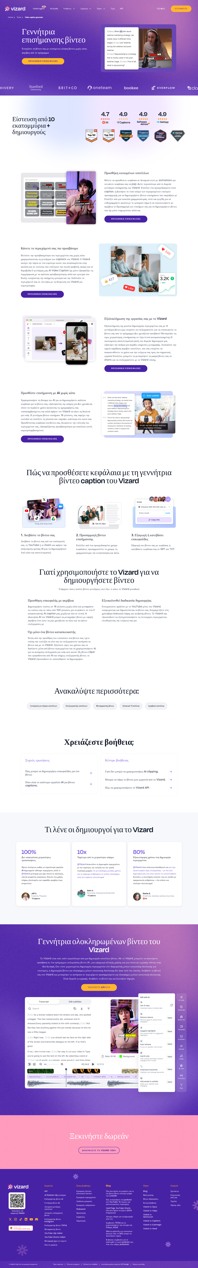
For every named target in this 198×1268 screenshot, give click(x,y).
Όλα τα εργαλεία (50, 1245)
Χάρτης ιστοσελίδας (139, 1264)
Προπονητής (81, 1213)
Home (10, 17)
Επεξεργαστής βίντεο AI (53, 1199)
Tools (19, 17)
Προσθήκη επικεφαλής (43, 61)
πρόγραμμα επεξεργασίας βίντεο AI (72, 962)
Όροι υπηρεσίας (58, 1264)
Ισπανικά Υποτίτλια (131, 706)
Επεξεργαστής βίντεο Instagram (52, 1220)
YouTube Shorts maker (54, 1237)
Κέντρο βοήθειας (149, 1203)
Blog (145, 1191)
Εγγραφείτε (181, 9)
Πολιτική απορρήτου (73, 1264)
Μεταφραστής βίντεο (105, 706)
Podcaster (81, 1209)
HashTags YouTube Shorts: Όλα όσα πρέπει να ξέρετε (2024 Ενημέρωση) (119, 1210)
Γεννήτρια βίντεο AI (52, 1203)
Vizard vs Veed (150, 1229)
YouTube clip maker (53, 1233)
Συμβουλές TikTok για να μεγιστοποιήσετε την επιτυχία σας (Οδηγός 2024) (119, 1225)
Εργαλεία (48, 1186)
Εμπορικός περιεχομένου (86, 1197)
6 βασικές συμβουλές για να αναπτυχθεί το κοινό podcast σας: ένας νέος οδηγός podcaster (119, 1242)
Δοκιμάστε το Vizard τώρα (99, 1151)
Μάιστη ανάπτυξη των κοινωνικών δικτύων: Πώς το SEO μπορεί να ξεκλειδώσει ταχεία (119, 1233)
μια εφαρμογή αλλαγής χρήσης (106, 962)
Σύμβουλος (80, 1217)
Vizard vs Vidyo (150, 1211)
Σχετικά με (175, 1191)
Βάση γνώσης (148, 1195)
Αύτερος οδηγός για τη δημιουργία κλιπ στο (119, 1218)
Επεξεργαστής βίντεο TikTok (55, 1225)
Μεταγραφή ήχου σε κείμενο (55, 1241)
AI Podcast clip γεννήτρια (55, 1195)
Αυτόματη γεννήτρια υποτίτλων (43, 706)
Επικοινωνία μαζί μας (175, 1196)
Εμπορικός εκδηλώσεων (85, 1205)
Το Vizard (45, 958)
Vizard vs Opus (150, 1207)
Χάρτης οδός (175, 1205)
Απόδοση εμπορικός (84, 1201)
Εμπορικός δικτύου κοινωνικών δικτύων (84, 1192)
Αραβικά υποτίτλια (156, 706)
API (45, 1191)
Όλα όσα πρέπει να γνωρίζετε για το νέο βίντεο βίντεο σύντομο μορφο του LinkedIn (120, 1193)
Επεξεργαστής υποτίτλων (76, 706)
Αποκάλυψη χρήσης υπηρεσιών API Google (115, 1264)
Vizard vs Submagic (152, 1225)
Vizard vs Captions (151, 1221)
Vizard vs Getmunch (148, 1216)
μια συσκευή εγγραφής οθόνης (141, 962)
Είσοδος (161, 9)
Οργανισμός (81, 1221)
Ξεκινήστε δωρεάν (99, 987)
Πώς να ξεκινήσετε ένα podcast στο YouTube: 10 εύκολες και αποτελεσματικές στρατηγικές (119, 1202)
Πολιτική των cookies (90, 1264)
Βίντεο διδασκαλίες (150, 1199)
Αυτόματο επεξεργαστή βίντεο (53, 1214)
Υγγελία (174, 1201)
